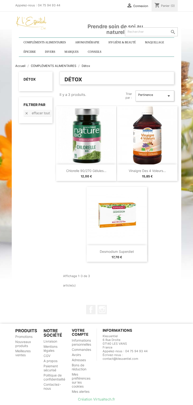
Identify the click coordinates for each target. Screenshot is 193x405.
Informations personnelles (81, 342)
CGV (47, 356)
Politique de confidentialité (54, 377)
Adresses (79, 360)
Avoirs (76, 355)
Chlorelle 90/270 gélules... (86, 171)
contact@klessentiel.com (120, 358)
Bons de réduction (79, 367)
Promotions (23, 337)
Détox (30, 79)
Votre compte (80, 332)
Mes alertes (80, 391)
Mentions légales (50, 348)
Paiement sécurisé (51, 368)
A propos (50, 361)
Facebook (91, 309)
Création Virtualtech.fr (96, 399)
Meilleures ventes (23, 353)
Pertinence (155, 96)
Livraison (50, 341)
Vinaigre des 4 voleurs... (147, 171)
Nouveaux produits (23, 344)
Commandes (81, 350)
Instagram (102, 309)
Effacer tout (37, 113)
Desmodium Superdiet (117, 252)
